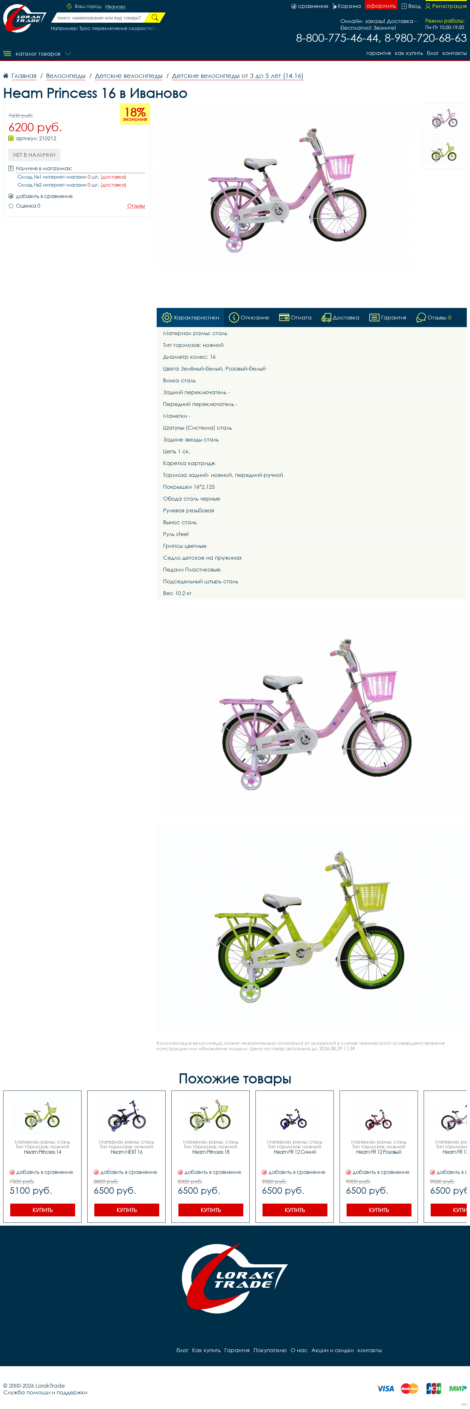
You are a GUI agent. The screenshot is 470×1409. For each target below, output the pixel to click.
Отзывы (136, 206)
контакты (455, 53)
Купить (43, 1209)
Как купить (409, 53)
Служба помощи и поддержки (45, 1392)
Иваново (115, 6)
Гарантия (378, 53)
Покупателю (270, 1350)
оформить (381, 5)
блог (433, 53)
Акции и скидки (332, 1350)
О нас (299, 1350)
